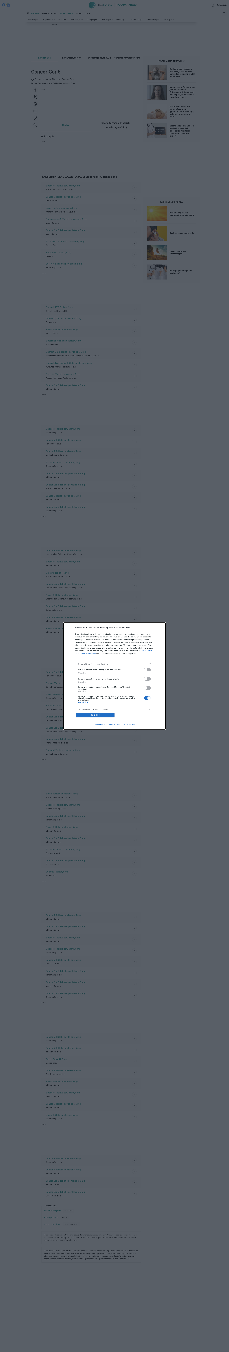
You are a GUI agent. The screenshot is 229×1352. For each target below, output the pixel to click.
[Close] (160, 627)
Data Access (114, 724)
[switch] (147, 669)
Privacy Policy (129, 724)
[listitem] (114, 663)
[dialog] (114, 676)
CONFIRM (95, 715)
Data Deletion (99, 724)
